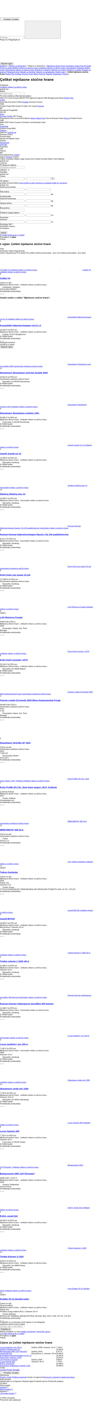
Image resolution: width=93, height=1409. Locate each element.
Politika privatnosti (19, 1377)
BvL (13, 74)
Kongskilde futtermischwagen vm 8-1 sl (20, 325)
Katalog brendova (67, 1377)
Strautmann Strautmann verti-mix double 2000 (24, 373)
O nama (3, 1370)
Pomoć (9, 1370)
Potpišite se (5, 1329)
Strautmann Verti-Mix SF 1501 (15, 743)
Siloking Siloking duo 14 (12, 494)
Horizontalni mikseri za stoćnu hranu (19, 70)
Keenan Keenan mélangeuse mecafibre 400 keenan (27, 1004)
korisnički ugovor (43, 1332)
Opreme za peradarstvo (45, 72)
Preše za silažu (6, 68)
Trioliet (65, 74)
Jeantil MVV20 (7, 919)
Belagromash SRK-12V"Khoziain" (17, 1173)
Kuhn (31, 74)
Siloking (49, 74)
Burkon (8, 74)
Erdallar (18, 74)
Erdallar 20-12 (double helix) (14, 1299)
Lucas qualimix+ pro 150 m (14, 1044)
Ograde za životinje (27, 72)
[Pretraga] (43, 30)
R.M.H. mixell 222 (9, 1216)
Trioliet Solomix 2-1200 (12, 1256)
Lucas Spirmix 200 (9, 1131)
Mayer (36, 74)
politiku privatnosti (28, 1332)
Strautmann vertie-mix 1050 (14, 1089)
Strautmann (57, 74)
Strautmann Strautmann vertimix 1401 (19, 413)
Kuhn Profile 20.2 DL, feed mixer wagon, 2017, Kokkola (28, 787)
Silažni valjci (60, 72)
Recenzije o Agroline (51, 1377)
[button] (46, 51)
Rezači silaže (85, 66)
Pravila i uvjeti (5, 1377)
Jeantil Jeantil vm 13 (10, 453)
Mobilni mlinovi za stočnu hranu (25, 68)
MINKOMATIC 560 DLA (11, 830)
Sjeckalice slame (73, 66)
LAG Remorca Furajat (11, 617)
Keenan (25, 74)
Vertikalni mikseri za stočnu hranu (52, 68)
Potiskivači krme (13, 72)
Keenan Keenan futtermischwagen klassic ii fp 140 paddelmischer (34, 534)
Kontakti (16, 1370)
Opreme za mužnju (58, 70)
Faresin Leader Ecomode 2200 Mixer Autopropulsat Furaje (30, 700)
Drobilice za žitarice (43, 70)
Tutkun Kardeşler (9, 872)
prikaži (3, 233)
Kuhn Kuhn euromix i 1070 (14, 660)
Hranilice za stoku (74, 70)
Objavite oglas (6, 347)
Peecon (42, 74)
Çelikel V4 (5, 278)
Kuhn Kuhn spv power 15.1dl (15, 575)
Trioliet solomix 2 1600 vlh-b (14, 961)
